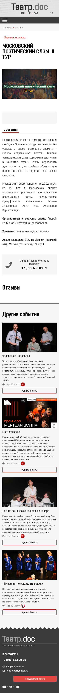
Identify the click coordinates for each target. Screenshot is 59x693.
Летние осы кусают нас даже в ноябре (25, 511)
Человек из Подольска (16, 356)
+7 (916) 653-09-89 (34, 268)
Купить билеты (29, 391)
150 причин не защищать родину (22, 584)
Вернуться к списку (15, 37)
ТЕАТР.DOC (7, 28)
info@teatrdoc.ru (15, 667)
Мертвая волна (11, 432)
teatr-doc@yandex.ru (17, 671)
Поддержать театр (35, 679)
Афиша (19, 28)
